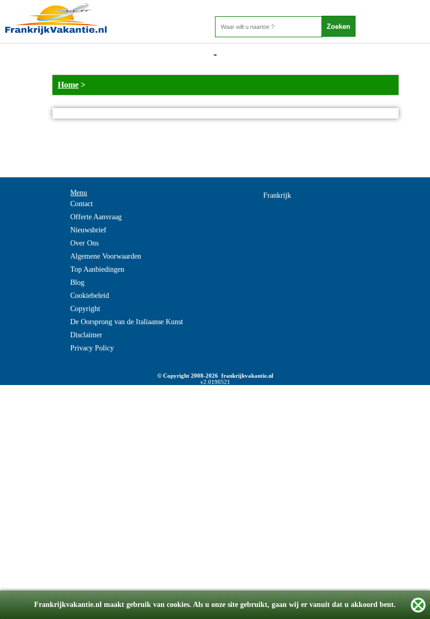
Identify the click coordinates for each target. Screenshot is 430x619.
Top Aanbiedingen (97, 269)
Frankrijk (277, 195)
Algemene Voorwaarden (105, 256)
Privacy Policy (92, 348)
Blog (77, 282)
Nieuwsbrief (88, 230)
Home (68, 84)
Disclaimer (86, 335)
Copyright (85, 309)
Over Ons (84, 243)
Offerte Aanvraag (96, 217)
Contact (81, 204)
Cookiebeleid (89, 296)
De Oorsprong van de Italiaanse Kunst (126, 322)
